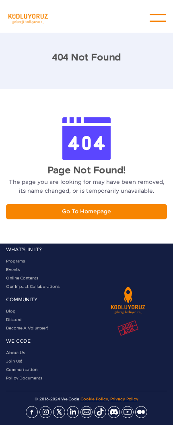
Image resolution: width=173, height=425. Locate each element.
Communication (21, 369)
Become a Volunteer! (27, 328)
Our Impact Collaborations (33, 286)
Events (12, 269)
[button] (157, 18)
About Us (15, 352)
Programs (15, 261)
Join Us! (14, 361)
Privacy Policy (124, 399)
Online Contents (22, 278)
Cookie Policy (94, 399)
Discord (14, 319)
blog (11, 311)
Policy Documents (24, 378)
